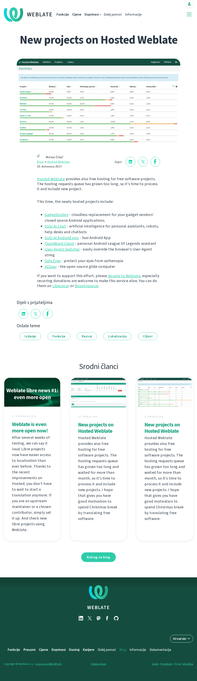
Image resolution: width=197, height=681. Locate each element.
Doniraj (74, 649)
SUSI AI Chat (55, 226)
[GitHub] (116, 618)
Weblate (40, 14)
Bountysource (86, 285)
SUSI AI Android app (62, 237)
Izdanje (30, 336)
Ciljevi (147, 336)
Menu (189, 14)
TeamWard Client (59, 243)
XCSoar (51, 266)
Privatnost (166, 664)
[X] (90, 618)
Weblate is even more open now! (30, 427)
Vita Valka (187, 664)
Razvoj (87, 336)
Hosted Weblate (58, 162)
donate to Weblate (124, 275)
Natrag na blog (98, 557)
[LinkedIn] (81, 618)
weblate (98, 607)
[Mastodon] (98, 618)
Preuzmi (29, 649)
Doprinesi (92, 14)
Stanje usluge (98, 664)
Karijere (88, 649)
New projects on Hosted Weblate (96, 428)
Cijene (76, 14)
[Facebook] (107, 618)
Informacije (133, 14)
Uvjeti (155, 664)
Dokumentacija (160, 649)
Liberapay (60, 285)
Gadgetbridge (56, 214)
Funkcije (63, 14)
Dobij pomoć (113, 14)
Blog (40, 162)
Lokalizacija (117, 336)
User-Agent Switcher (62, 249)
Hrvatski (179, 638)
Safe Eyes (53, 260)
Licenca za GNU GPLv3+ (49, 664)
